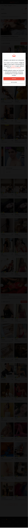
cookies (13, 66)
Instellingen (14, 82)
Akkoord (14, 78)
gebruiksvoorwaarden (16, 67)
